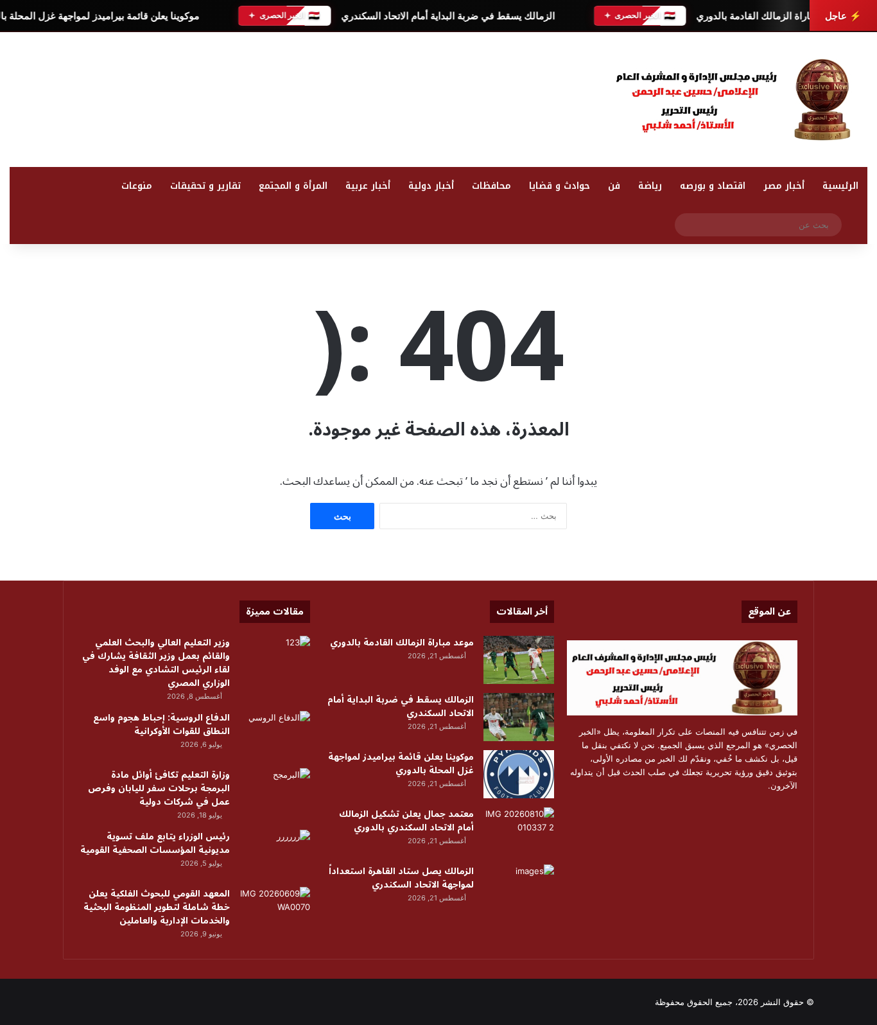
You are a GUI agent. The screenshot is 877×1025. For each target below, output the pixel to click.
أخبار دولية (431, 186)
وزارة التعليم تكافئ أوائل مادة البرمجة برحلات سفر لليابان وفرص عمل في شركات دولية (159, 788)
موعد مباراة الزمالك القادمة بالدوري (769, 15)
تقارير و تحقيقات (205, 186)
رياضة (650, 186)
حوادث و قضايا (559, 186)
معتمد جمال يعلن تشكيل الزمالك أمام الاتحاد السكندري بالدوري (406, 821)
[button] (565, 96)
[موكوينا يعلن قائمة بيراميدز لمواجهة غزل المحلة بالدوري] (518, 774)
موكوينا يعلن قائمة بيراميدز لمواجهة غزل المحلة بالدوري (401, 764)
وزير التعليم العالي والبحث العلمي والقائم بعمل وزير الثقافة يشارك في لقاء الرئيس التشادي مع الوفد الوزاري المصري (156, 662)
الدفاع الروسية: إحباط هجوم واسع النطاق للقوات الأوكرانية (161, 724)
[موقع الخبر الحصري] (739, 99)
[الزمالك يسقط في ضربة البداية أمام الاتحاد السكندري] (518, 717)
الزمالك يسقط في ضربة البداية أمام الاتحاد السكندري (447, 15)
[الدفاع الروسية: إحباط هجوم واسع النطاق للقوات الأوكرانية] (274, 735)
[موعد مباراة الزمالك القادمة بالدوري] (518, 660)
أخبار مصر (783, 186)
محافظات (491, 186)
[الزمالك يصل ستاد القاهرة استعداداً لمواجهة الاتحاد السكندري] (518, 888)
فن (614, 186)
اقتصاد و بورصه (712, 186)
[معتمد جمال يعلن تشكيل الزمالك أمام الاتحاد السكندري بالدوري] (518, 831)
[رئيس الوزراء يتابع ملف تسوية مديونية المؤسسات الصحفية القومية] (274, 854)
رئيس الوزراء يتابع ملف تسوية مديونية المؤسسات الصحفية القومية (155, 843)
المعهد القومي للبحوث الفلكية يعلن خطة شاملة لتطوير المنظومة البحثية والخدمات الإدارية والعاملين (156, 907)
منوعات (136, 186)
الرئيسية (840, 186)
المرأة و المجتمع (293, 186)
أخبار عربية (367, 186)
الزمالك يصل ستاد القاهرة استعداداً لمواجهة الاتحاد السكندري (401, 878)
